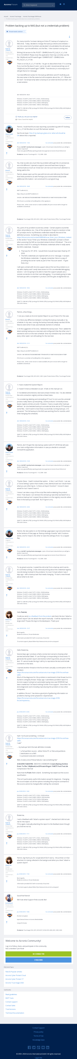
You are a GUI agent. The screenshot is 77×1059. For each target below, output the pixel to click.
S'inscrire (38, 960)
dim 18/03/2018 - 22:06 (23, 507)
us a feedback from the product (39, 616)
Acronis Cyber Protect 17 (14, 979)
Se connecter (64, 4)
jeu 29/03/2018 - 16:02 (23, 791)
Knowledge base (39, 1040)
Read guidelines (11, 994)
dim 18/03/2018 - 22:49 (23, 588)
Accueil (6, 16)
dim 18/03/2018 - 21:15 (23, 343)
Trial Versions (11, 1009)
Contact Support (38, 1028)
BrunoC (8, 170)
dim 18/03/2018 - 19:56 (23, 288)
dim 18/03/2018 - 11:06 (23, 143)
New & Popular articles (14, 972)
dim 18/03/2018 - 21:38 (23, 461)
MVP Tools (9, 998)
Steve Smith (9, 134)
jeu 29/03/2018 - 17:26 (23, 874)
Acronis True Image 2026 (15, 983)
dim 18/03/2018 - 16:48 (23, 186)
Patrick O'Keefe (8, 49)
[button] (52, 5)
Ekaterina (8, 619)
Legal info (38, 1058)
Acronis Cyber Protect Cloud (16, 975)
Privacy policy (38, 1032)
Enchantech (9, 903)
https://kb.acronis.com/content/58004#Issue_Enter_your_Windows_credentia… (45, 237)
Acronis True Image (15, 16)
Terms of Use (38, 1036)
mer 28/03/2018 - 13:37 (23, 628)
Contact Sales (10, 1005)
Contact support (11, 1002)
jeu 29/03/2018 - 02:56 (23, 712)
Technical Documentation (15, 1013)
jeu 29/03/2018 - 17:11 (23, 834)
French (61, 4)
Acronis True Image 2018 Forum (32, 16)
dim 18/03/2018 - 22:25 (23, 547)
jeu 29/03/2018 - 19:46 (23, 912)
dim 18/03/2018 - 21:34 (23, 421)
